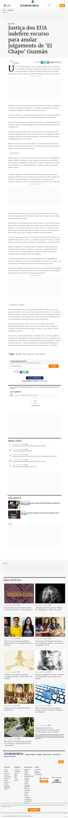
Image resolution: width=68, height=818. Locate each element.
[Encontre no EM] (49, 5)
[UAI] (33, 1)
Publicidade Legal (7, 788)
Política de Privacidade (6, 806)
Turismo (26, 782)
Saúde (5, 780)
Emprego (26, 778)
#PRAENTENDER (28, 776)
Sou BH (16, 780)
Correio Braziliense (37, 772)
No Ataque (27, 797)
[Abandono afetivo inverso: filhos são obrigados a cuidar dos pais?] (50, 593)
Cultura (6, 784)
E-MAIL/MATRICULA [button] (35, 405)
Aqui (15, 776)
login (40, 381)
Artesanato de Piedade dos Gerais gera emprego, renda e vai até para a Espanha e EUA (49, 643)
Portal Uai (16, 769)
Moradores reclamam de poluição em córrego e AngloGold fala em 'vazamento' (18, 743)
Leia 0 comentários (34, 378)
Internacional (10, 10)
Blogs (15, 775)
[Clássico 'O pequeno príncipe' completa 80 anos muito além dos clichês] (19, 660)
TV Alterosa (17, 771)
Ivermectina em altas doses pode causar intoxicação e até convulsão (18, 609)
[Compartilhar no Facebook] (42, 62)
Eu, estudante (38, 774)
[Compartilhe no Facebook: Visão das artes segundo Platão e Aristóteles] (17, 705)
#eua (24, 354)
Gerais (5, 769)
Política (6, 771)
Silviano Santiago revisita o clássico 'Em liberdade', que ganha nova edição (50, 676)
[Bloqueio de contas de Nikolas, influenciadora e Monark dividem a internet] (19, 627)
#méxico (31, 354)
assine (45, 381)
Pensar (26, 794)
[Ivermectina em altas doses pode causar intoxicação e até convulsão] (19, 593)
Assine (62, 5)
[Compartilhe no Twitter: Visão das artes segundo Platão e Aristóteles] (19, 705)
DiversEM (6, 778)
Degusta (26, 788)
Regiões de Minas (27, 770)
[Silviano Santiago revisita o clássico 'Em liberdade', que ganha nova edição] (50, 660)
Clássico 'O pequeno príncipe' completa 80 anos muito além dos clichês (18, 676)
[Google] (35, 403)
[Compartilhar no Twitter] (45, 62)
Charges (26, 780)
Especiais (26, 774)
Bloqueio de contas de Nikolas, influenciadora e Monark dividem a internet (18, 643)
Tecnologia (27, 790)
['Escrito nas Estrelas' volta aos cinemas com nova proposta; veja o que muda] (14, 514)
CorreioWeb (38, 769)
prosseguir (34, 810)
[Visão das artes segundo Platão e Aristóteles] (19, 694)
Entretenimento (28, 801)
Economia (6, 773)
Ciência (26, 783)
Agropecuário (27, 799)
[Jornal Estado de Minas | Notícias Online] (29, 6)
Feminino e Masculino (27, 786)
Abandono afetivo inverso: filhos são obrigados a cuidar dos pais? (48, 609)
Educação (6, 785)
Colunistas (7, 782)
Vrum (15, 778)
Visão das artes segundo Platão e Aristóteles (17, 709)
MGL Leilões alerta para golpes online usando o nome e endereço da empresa (49, 710)
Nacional (6, 775)
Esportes (26, 792)
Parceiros (16, 773)
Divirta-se (26, 803)
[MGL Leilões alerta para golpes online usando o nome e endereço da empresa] (50, 694)
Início (4, 10)
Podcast (26, 795)
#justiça (19, 354)
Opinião (26, 773)
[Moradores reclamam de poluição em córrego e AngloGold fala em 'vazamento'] (19, 727)
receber (53, 366)
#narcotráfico (40, 354)
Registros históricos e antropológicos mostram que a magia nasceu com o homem (47, 730)
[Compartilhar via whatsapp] (48, 62)
